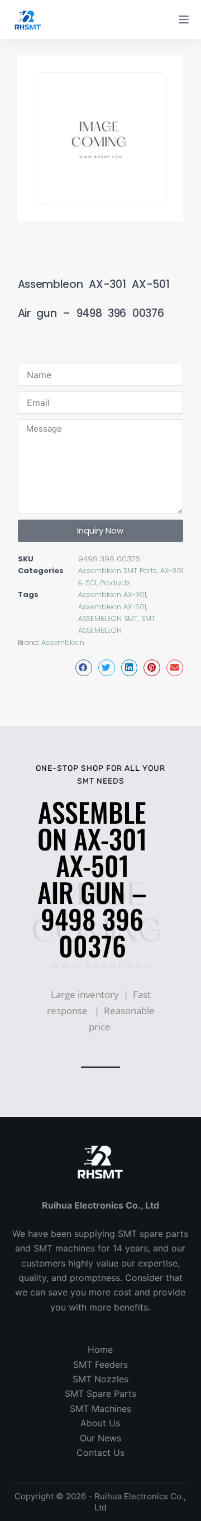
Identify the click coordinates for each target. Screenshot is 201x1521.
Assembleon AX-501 (112, 606)
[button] (83, 667)
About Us (100, 1423)
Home (100, 1349)
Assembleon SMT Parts (117, 570)
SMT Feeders (100, 1364)
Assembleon (62, 642)
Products (115, 583)
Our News (100, 1438)
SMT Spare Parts (100, 1393)
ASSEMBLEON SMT (108, 618)
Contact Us (100, 1452)
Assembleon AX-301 (112, 594)
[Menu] (184, 19)
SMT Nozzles (100, 1379)
